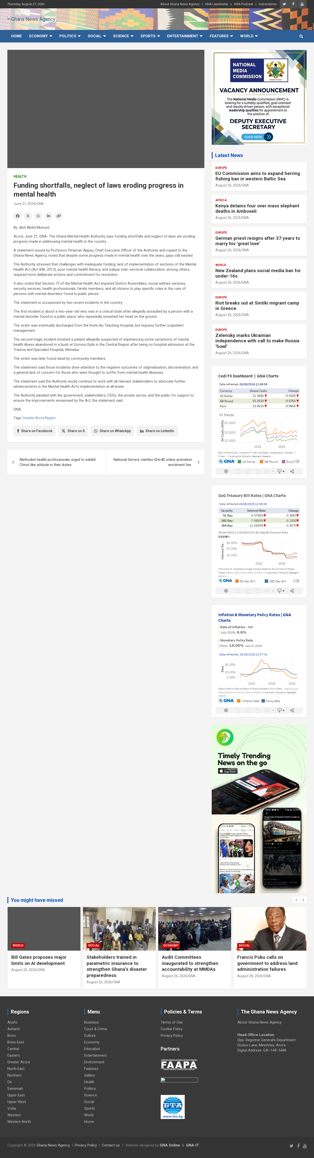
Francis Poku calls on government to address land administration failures (267, 963)
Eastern (13, 1055)
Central (13, 1049)
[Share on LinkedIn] (48, 216)
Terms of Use (172, 1022)
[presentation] (296, 900)
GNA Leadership (216, 4)
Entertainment (182, 36)
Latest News (229, 155)
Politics (67, 36)
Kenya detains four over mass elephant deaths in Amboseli (257, 208)
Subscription (268, 4)
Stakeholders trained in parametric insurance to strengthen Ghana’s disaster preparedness (117, 966)
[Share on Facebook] (17, 216)
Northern (14, 1075)
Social (95, 36)
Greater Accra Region (39, 418)
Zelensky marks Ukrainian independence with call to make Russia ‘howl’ (257, 341)
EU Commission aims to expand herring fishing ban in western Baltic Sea (257, 176)
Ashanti (13, 1029)
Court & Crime (95, 1029)
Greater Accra (18, 1062)
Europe (221, 168)
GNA (40, 204)
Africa (221, 200)
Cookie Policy (172, 1029)
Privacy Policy (172, 1035)
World (246, 36)
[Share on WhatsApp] (38, 216)
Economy (38, 36)
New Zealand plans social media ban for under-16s (258, 273)
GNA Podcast (243, 4)
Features (219, 36)
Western (14, 1115)
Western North (19, 1121)
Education (92, 1049)
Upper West (16, 1102)
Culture (90, 1035)
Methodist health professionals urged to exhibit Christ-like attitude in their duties (58, 462)
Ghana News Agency (53, 1145)
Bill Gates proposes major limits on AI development (38, 960)
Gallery (89, 1075)
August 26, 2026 (228, 185)
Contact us (111, 1145)
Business (91, 1022)
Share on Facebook (36, 431)
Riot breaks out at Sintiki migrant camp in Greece (257, 305)
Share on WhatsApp (115, 431)
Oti (9, 1082)
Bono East (15, 1042)
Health (19, 176)
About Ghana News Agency (179, 4)
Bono (11, 1035)
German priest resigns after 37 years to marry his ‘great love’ (257, 241)
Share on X (76, 431)
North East (16, 1068)
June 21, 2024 (24, 204)
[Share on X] (28, 216)
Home (16, 36)
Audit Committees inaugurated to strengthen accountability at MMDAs (190, 963)
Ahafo (12, 1022)
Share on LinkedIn (159, 431)
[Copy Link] (59, 216)
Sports (148, 36)
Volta (11, 1108)
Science (121, 36)
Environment (94, 1062)
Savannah (15, 1088)
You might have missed (37, 900)
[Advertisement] (105, 516)
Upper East (16, 1095)
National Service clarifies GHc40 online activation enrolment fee (153, 462)
